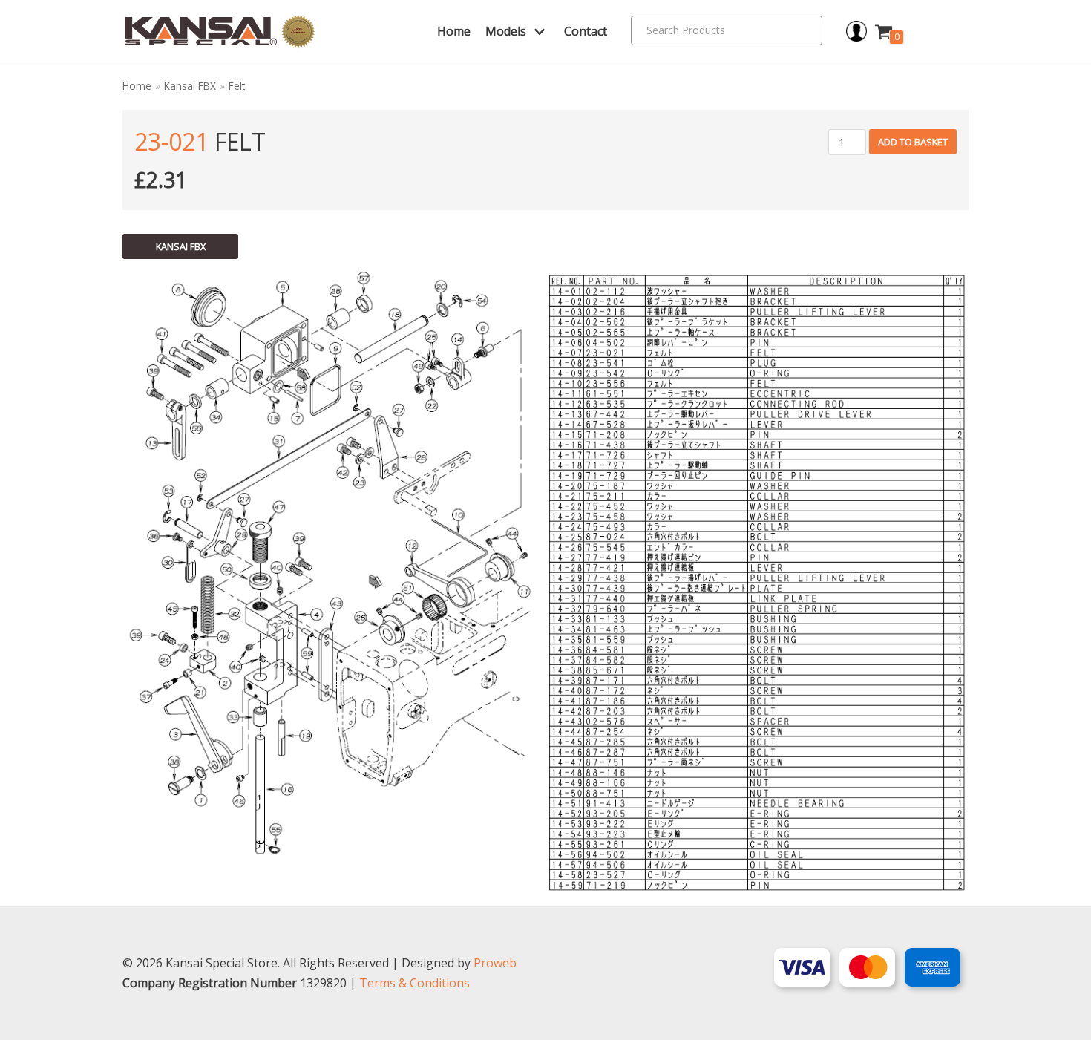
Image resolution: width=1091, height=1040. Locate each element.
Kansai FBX (190, 86)
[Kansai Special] (220, 31)
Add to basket (913, 141)
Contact (585, 31)
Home (454, 31)
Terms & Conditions (414, 983)
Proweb (495, 963)
